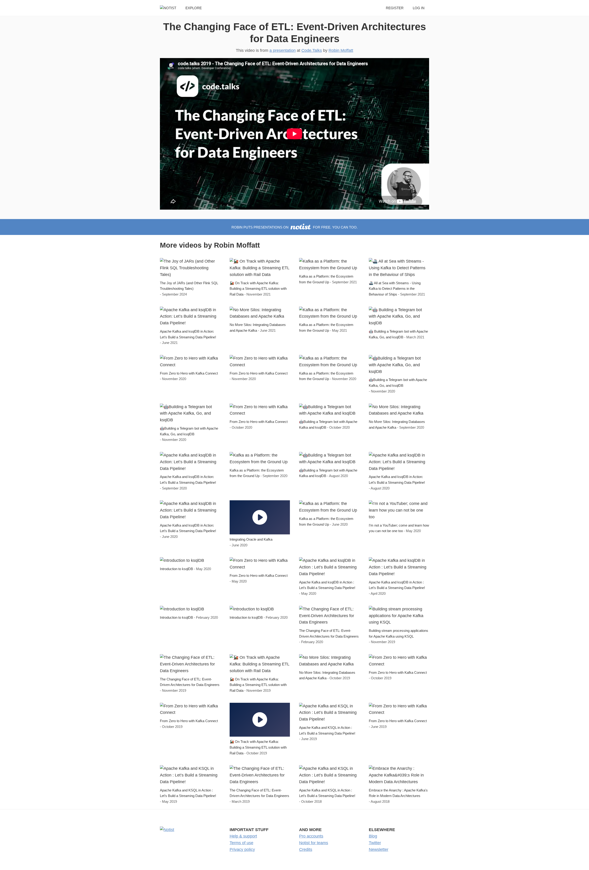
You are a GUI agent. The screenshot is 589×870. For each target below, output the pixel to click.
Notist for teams (313, 843)
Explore (193, 8)
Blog (373, 836)
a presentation (282, 50)
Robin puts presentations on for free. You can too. (294, 227)
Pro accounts (311, 836)
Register (395, 8)
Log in (418, 8)
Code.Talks (311, 50)
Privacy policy (242, 849)
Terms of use (241, 843)
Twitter (375, 843)
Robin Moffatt (341, 50)
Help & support (243, 836)
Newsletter (378, 849)
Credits (305, 849)
